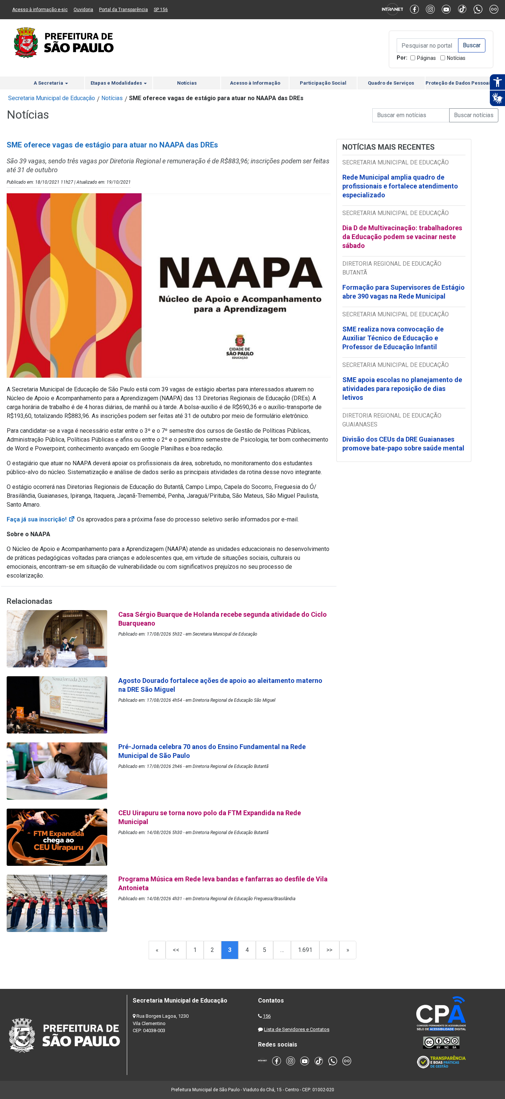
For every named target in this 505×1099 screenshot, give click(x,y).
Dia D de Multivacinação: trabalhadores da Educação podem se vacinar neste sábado (402, 236)
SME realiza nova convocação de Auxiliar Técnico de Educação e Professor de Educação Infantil (393, 338)
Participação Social (323, 83)
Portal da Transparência (123, 9)
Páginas (426, 58)
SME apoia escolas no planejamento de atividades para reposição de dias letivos (402, 388)
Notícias (456, 58)
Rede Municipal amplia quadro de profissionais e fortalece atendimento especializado (400, 186)
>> (329, 949)
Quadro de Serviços (391, 83)
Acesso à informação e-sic (40, 9)
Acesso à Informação (255, 83)
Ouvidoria (83, 9)
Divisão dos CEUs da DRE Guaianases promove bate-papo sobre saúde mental (403, 443)
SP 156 (161, 9)
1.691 (305, 949)
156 (267, 1016)
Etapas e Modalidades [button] (117, 83)
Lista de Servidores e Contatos (296, 1029)
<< (176, 949)
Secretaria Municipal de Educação (51, 98)
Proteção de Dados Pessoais (459, 83)
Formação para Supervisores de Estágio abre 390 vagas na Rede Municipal (403, 291)
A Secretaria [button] (49, 83)
